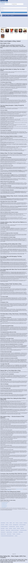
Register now (4, 2)
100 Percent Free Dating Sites (22, 524)
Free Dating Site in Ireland (5, 502)
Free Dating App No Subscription (23, 530)
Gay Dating (7, 528)
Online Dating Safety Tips (15, 524)
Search (3, 15)
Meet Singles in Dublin (4, 503)
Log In (14, 12)
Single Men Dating (3, 530)
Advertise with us (2, 524)
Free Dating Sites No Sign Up (12, 526)
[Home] (1, 15)
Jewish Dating (18, 528)
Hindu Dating (14, 528)
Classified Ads (12, 15)
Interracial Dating (2, 528)
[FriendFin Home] (4, 0)
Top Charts (8, 15)
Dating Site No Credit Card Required (15, 530)
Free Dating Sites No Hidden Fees (4, 526)
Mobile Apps (7, 524)
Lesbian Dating (10, 528)
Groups (5, 15)
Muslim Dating (22, 528)
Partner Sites (10, 524)
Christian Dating (21, 526)
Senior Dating (17, 526)
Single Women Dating (8, 530)
